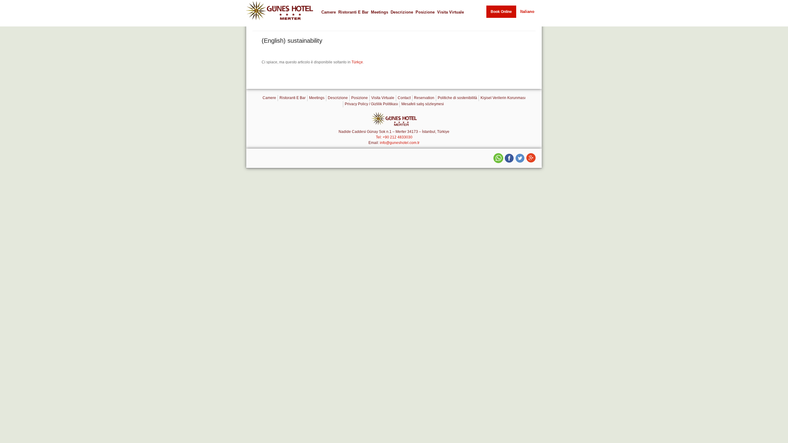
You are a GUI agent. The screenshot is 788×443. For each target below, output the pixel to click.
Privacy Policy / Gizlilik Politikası (371, 104)
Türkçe (357, 62)
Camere (328, 12)
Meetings (379, 12)
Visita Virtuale (450, 12)
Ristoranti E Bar (353, 12)
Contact (404, 98)
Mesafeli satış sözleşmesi (422, 104)
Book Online (501, 12)
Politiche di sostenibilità (457, 98)
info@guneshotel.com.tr (400, 143)
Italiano (527, 11)
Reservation (424, 98)
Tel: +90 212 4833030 (394, 137)
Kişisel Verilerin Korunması (502, 98)
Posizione (425, 12)
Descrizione (402, 12)
